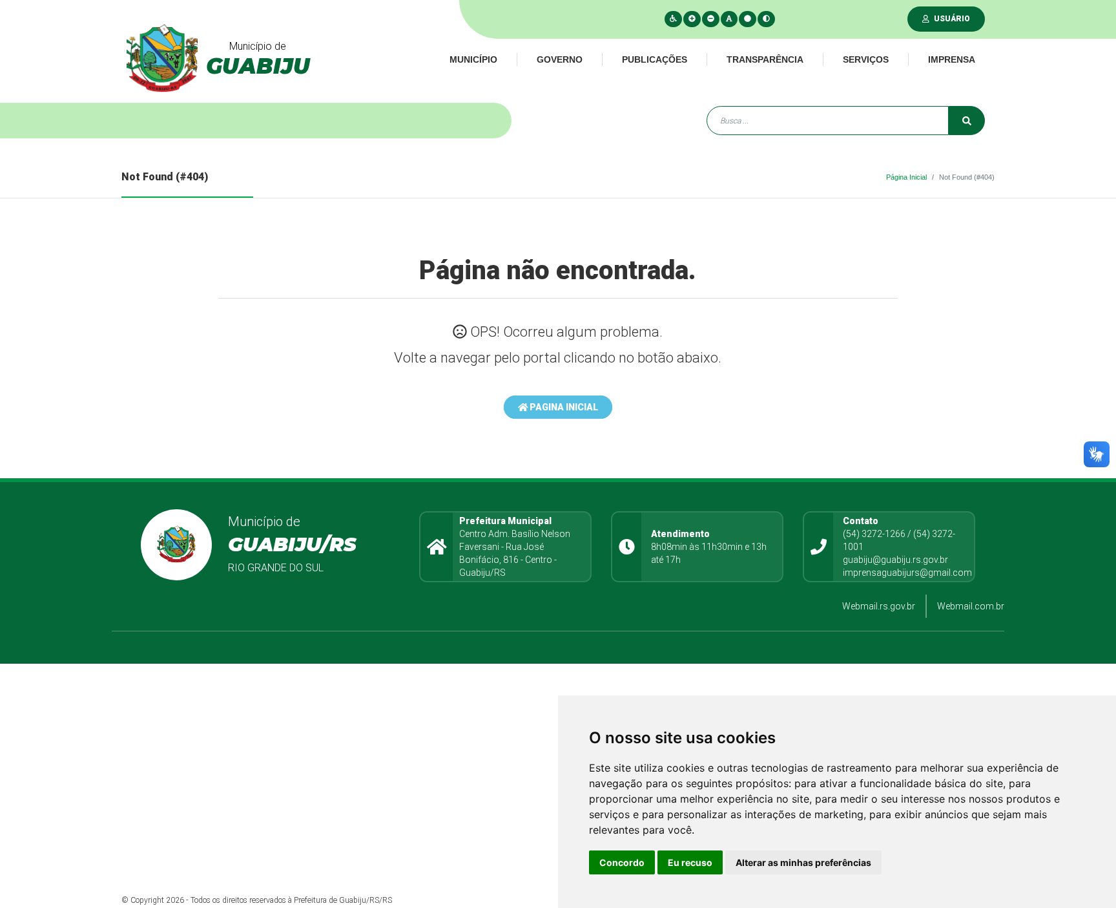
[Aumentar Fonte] (692, 19)
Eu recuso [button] (690, 862)
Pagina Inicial (563, 407)
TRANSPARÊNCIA (765, 59)
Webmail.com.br (970, 606)
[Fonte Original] (729, 19)
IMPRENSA (951, 59)
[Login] (928, 18)
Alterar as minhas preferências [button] (803, 862)
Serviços (866, 59)
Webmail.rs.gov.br (878, 606)
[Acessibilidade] (673, 19)
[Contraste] (766, 19)
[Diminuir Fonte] (710, 19)
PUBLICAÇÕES (654, 59)
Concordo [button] (622, 862)
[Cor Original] (747, 19)
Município (473, 59)
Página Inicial (906, 177)
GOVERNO (560, 59)
